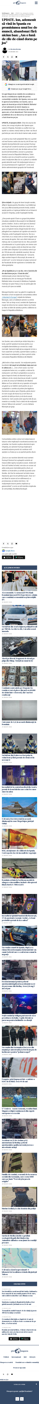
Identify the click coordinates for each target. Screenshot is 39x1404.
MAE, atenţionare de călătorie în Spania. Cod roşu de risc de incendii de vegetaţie (19, 851)
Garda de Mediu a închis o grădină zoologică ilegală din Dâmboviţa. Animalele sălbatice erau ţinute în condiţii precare (19, 1239)
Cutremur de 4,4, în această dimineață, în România (19, 723)
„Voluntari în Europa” (9, 297)
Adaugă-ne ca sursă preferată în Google (21, 84)
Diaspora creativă (6, 1362)
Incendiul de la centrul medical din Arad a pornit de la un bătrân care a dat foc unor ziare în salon (19, 789)
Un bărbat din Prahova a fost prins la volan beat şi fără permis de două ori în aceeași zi (18, 757)
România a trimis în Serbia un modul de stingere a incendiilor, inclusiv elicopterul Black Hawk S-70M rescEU (19, 882)
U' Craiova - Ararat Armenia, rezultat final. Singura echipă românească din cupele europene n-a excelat (19, 1110)
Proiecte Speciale (19, 1368)
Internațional (16, 1357)
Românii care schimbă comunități (27, 1362)
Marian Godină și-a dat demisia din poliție (19, 1208)
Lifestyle (32, 1357)
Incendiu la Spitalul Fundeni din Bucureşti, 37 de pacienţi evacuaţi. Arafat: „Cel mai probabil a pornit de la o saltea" (19, 918)
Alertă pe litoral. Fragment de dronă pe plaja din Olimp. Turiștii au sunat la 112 (18, 659)
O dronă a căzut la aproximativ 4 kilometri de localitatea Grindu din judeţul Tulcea (19, 1272)
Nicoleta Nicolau (16, 49)
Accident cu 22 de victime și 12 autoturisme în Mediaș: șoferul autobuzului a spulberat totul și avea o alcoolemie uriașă (18, 1143)
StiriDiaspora (5, 13)
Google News (10, 551)
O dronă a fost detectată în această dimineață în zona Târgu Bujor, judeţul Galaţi (18, 821)
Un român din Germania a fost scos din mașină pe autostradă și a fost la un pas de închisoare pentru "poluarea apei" (19, 1049)
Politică (6, 1357)
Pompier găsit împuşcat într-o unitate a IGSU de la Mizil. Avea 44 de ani (18, 1080)
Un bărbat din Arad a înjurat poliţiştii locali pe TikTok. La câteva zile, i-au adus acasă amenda (19, 628)
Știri (12, 13)
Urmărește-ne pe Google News (21, 89)
